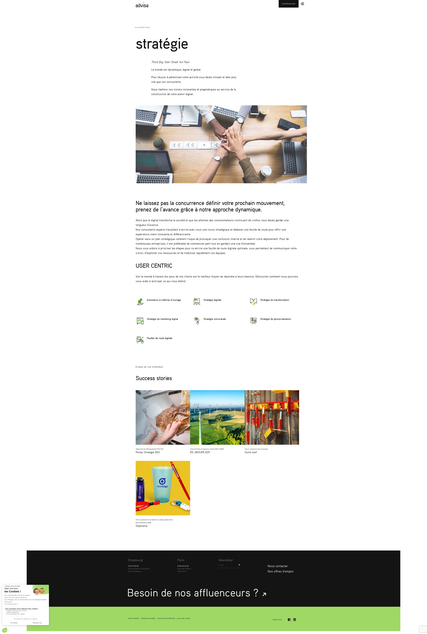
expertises (144, 27)
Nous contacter (278, 566)
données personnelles (148, 618)
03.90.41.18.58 (133, 566)
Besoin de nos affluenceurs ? (194, 592)
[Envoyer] (238, 565)
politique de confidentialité (166, 618)
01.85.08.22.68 (183, 566)
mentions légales (133, 618)
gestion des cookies (183, 618)
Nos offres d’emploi (281, 571)
